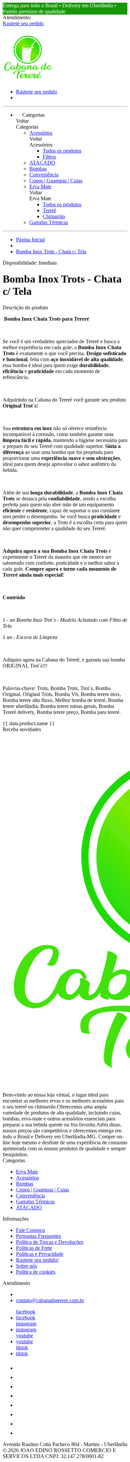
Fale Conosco (30, 1230)
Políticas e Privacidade (39, 1254)
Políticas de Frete (34, 1248)
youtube (24, 1335)
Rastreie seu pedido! (37, 1260)
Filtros (49, 156)
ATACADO (42, 162)
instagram (26, 1323)
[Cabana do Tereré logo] (28, 80)
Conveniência (43, 174)
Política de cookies (35, 1272)
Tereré (49, 210)
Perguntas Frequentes (38, 1236)
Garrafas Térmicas (48, 222)
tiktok (22, 1347)
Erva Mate (40, 186)
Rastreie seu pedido (23, 23)
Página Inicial (30, 239)
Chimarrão (54, 216)
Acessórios (40, 133)
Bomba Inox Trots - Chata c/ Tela (51, 251)
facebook (25, 1311)
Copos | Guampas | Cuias (55, 180)
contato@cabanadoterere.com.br (50, 1300)
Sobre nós (26, 1266)
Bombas (38, 168)
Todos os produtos (62, 151)
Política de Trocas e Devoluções (49, 1242)
